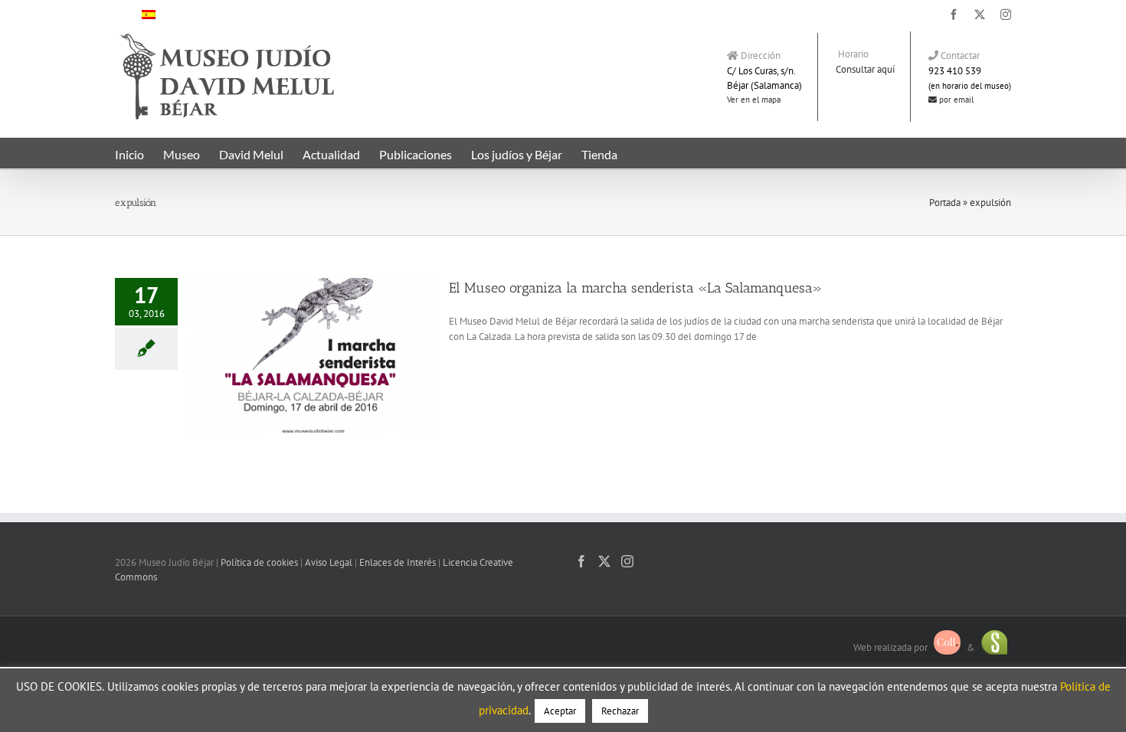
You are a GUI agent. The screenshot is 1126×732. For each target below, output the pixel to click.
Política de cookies (259, 562)
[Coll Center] (947, 646)
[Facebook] (581, 561)
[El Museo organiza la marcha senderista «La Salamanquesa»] (313, 355)
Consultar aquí (865, 69)
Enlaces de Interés (397, 562)
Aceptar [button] (560, 710)
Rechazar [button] (620, 710)
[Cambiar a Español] (148, 13)
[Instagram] (627, 561)
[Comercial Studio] (994, 646)
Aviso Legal (328, 562)
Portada (945, 202)
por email (955, 99)
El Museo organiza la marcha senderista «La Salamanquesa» (635, 287)
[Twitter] (604, 561)
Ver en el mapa (754, 99)
